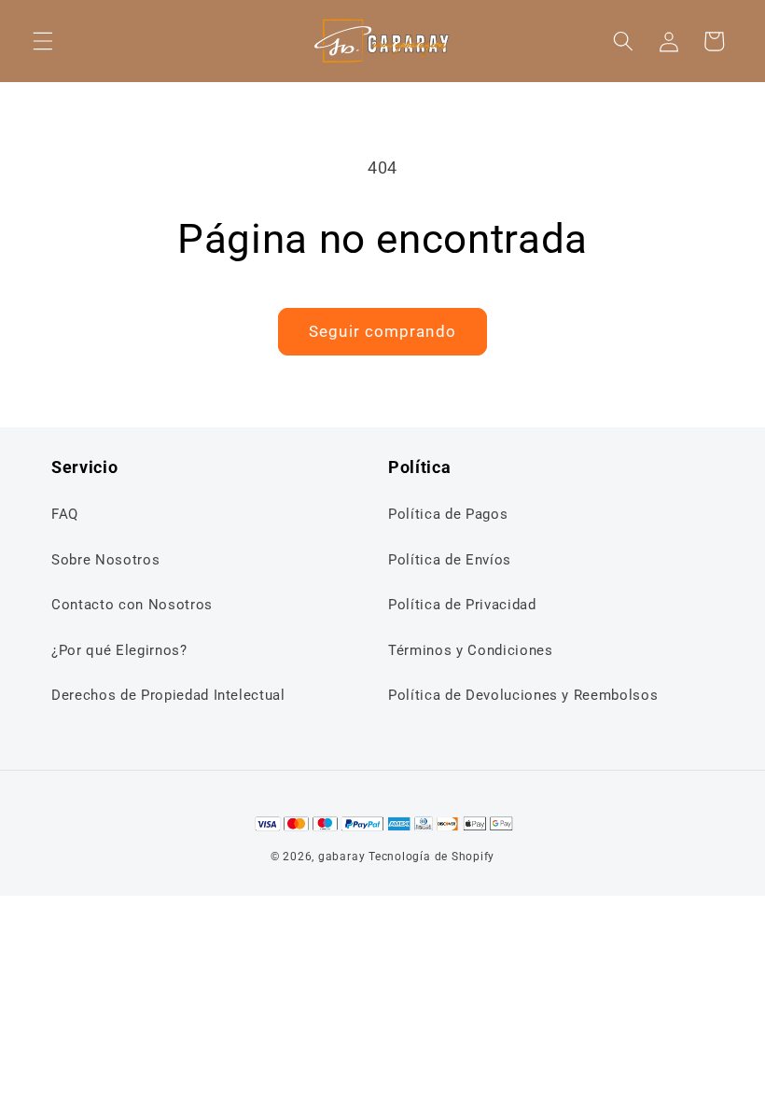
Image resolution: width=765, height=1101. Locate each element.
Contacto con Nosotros (132, 604)
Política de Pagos (448, 514)
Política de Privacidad (462, 604)
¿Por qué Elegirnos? (119, 650)
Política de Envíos (449, 559)
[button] (43, 41)
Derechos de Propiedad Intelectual (168, 695)
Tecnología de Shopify (431, 856)
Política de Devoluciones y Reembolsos (523, 695)
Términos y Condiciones (470, 650)
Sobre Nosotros (105, 559)
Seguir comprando (382, 332)
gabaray (341, 856)
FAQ (64, 514)
